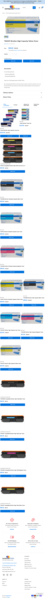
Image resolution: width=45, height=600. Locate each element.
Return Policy (27, 583)
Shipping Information (12, 546)
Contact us (33, 546)
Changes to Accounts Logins (30, 568)
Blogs (3, 583)
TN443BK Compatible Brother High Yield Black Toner (12, 398)
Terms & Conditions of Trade (30, 587)
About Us (12, 529)
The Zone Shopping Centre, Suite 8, (9, 562)
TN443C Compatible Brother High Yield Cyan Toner (12, 433)
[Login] (39, 7)
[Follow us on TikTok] (7, 574)
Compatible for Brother (5, 397)
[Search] (34, 7)
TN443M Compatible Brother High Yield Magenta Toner (13, 470)
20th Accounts (28, 562)
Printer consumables (6, 105)
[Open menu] (3, 7)
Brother (6, 43)
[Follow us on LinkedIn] (10, 574)
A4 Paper (15, 104)
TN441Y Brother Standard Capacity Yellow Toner (11, 299)
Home (3, 13)
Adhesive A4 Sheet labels (26, 105)
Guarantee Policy (33, 529)
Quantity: (6, 54)
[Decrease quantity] (10, 54)
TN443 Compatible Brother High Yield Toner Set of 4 (12, 165)
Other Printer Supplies (36, 105)
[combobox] (27, 7)
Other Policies (27, 589)
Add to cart (12, 171)
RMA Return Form (28, 564)
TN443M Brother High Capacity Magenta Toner (32, 332)
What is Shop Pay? (28, 566)
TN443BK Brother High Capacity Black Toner (33, 297)
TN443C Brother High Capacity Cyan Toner (10, 330)
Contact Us (4, 585)
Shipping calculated (17, 50)
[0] (42, 7)
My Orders (27, 558)
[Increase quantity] (16, 54)
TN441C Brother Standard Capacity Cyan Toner (11, 231)
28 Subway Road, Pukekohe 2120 (9, 565)
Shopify (8, 597)
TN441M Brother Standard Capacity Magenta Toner (12, 266)
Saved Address (28, 560)
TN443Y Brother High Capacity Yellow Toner (10, 363)
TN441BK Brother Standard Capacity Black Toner (11, 199)
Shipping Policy (28, 585)
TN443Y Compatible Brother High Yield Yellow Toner (12, 505)
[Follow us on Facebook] (3, 574)
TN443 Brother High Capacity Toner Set (9, 130)
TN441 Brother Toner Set (25, 123)
